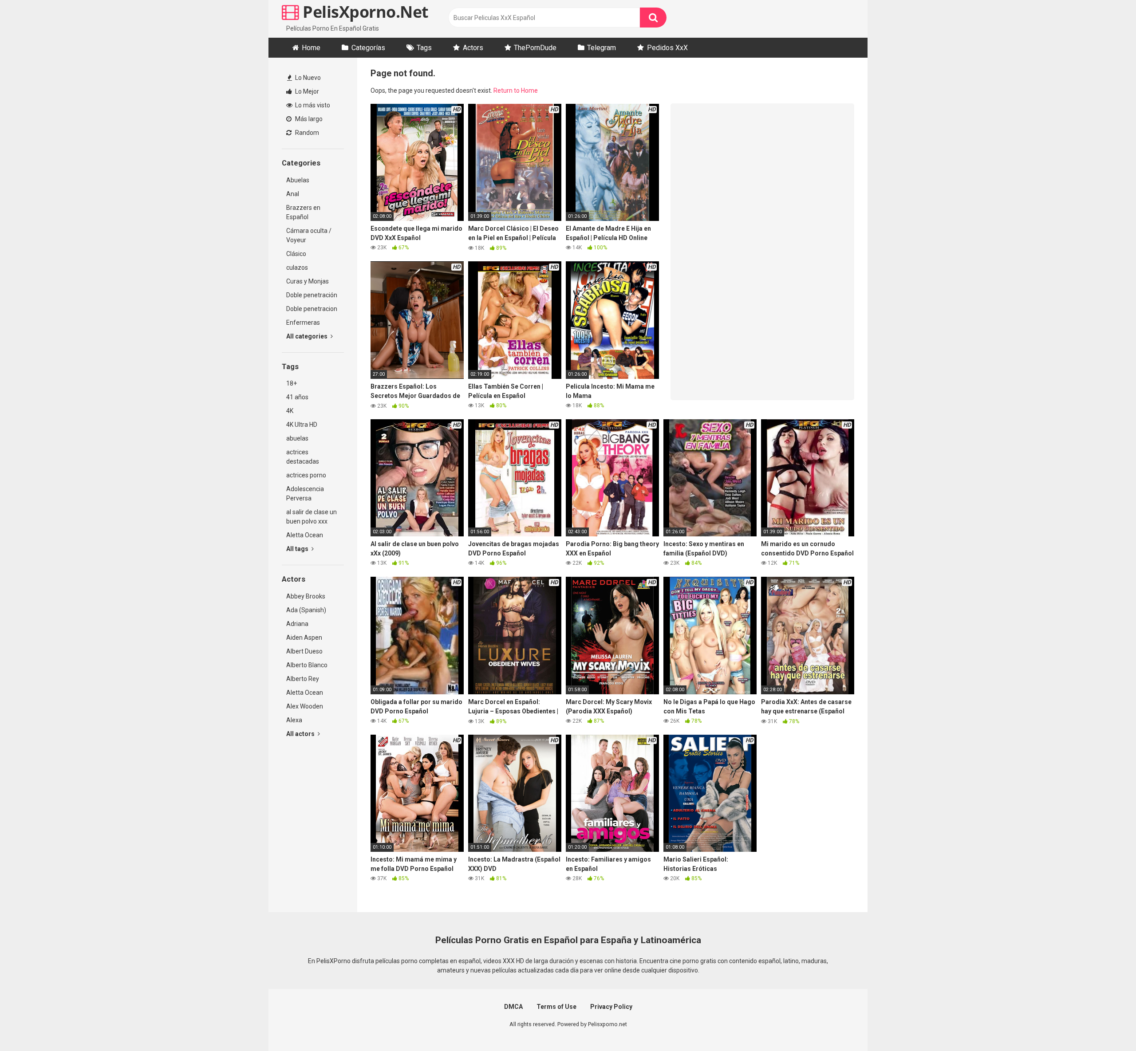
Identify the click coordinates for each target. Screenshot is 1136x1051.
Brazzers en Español (303, 212)
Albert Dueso (304, 651)
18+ (291, 383)
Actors (473, 47)
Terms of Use (556, 1006)
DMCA (513, 1006)
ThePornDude (535, 47)
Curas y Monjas (307, 281)
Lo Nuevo (307, 77)
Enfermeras (303, 322)
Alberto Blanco (306, 665)
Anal (292, 193)
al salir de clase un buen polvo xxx (311, 516)
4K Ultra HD (301, 424)
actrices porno (306, 475)
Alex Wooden (304, 706)
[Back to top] (1106, 1024)
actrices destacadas (302, 457)
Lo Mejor (306, 91)
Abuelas (297, 180)
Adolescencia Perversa (305, 493)
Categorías (368, 47)
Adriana (297, 623)
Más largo (308, 118)
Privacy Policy (611, 1006)
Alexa (294, 720)
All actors (301, 733)
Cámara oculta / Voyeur (308, 235)
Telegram (601, 47)
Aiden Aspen (304, 637)
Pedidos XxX (667, 47)
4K (289, 410)
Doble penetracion (311, 308)
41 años (297, 397)
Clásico (296, 253)
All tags (298, 548)
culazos (297, 267)
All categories (307, 336)
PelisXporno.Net (364, 12)
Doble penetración (311, 295)
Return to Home (515, 90)
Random (306, 132)
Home (311, 47)
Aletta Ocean (304, 535)
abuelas (297, 438)
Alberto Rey (302, 678)
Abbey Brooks (305, 596)
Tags (424, 47)
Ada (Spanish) (306, 610)
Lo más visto (312, 105)
